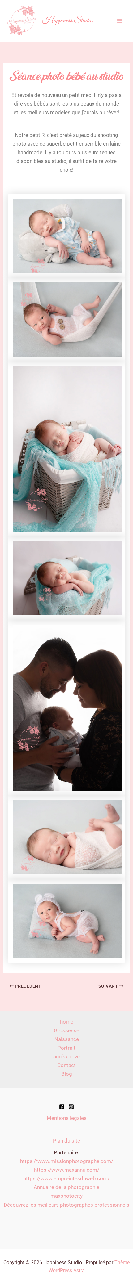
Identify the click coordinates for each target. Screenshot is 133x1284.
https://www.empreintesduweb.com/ (66, 1178)
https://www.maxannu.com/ (66, 1170)
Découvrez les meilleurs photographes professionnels (66, 1205)
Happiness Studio (67, 20)
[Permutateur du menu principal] (120, 21)
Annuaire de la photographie (66, 1187)
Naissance (66, 1039)
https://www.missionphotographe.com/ (66, 1161)
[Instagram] (71, 1107)
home (66, 1022)
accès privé (66, 1056)
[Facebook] (62, 1107)
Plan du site (66, 1141)
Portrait (66, 1048)
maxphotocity (66, 1196)
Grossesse (66, 1030)
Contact (66, 1065)
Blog (66, 1074)
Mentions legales (67, 1118)
